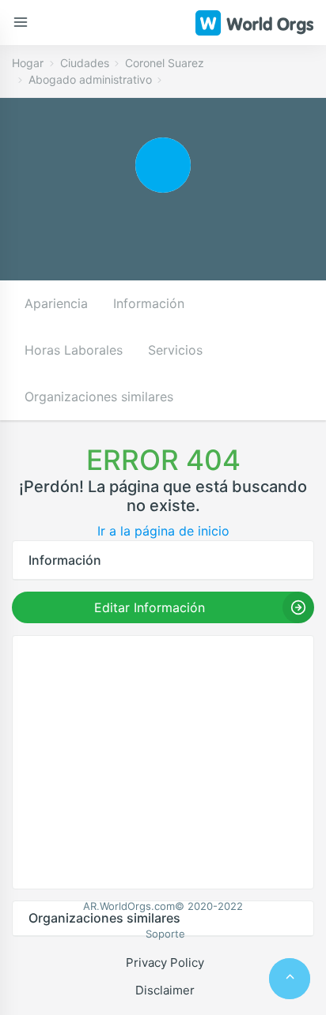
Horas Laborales (74, 350)
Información (148, 303)
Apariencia (56, 303)
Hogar (28, 63)
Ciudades (84, 63)
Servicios (175, 350)
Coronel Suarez (164, 63)
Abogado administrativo (90, 79)
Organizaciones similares (99, 396)
